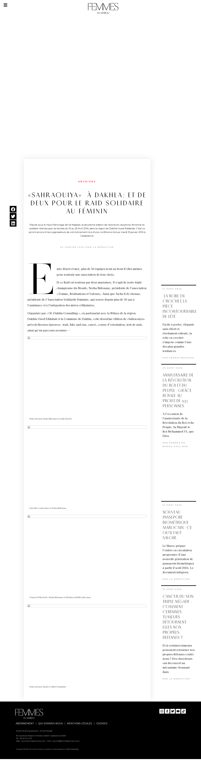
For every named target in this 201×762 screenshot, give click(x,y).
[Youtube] (178, 711)
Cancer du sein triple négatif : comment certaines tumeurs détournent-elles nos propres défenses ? (178, 617)
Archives (87, 181)
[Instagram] (161, 711)
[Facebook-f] (167, 711)
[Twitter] (172, 711)
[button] (13, 209)
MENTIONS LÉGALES (79, 723)
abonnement (25, 723)
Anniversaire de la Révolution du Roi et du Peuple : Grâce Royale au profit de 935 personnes (178, 390)
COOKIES (101, 723)
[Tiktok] (183, 711)
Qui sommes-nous (50, 723)
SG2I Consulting (72, 749)
